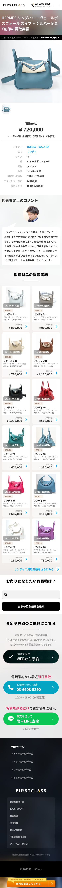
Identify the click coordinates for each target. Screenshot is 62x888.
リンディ (31, 151)
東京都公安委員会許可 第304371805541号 (31, 854)
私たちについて (17, 808)
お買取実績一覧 (17, 801)
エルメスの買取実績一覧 (22, 753)
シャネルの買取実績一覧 (22, 777)
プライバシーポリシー (20, 843)
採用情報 (14, 822)
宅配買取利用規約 (18, 836)
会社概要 (14, 815)
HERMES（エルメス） (38, 146)
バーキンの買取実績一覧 (22, 761)
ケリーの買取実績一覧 (21, 769)
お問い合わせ (16, 829)
